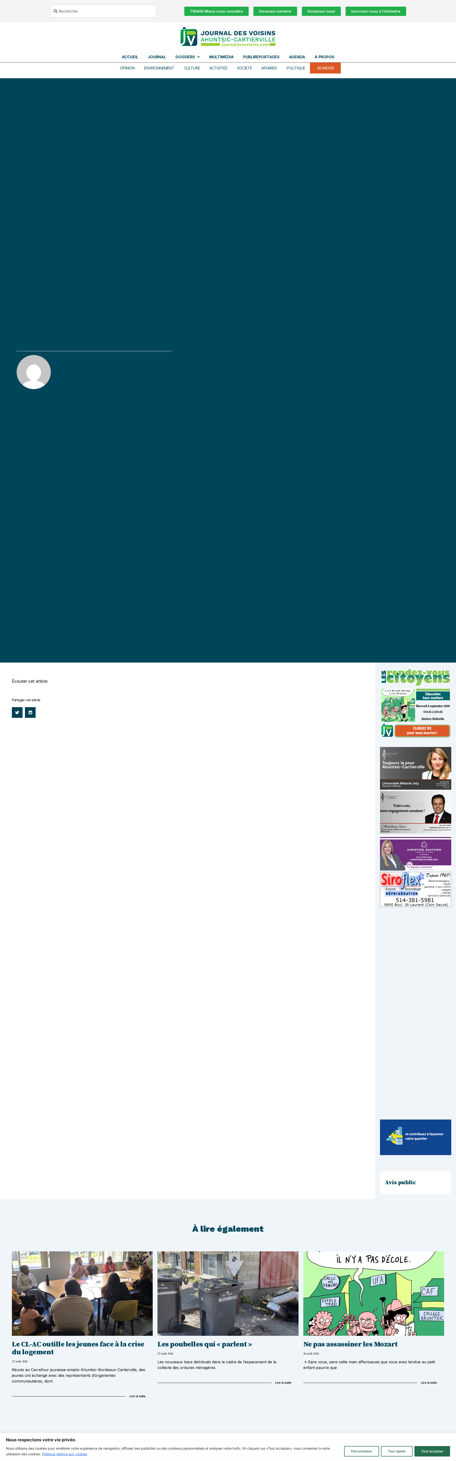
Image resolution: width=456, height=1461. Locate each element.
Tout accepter (432, 1451)
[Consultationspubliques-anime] (415, 1153)
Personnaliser (361, 1451)
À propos (324, 57)
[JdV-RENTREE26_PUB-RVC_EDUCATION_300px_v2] (415, 737)
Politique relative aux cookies (64, 1454)
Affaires (269, 68)
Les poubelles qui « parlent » (204, 1344)
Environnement (159, 68)
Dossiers (185, 57)
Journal (157, 57)
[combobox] (103, 11)
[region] (228, 1447)
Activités (218, 68)
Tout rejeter (397, 1451)
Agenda (297, 57)
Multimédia (221, 57)
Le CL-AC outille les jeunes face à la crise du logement (78, 1348)
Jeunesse (325, 68)
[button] (17, 712)
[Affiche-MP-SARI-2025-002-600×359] (415, 832)
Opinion (127, 68)
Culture (192, 68)
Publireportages (261, 57)
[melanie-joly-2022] (415, 788)
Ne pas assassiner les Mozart (350, 1344)
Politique (296, 68)
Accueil (130, 57)
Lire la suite (137, 1396)
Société (244, 68)
